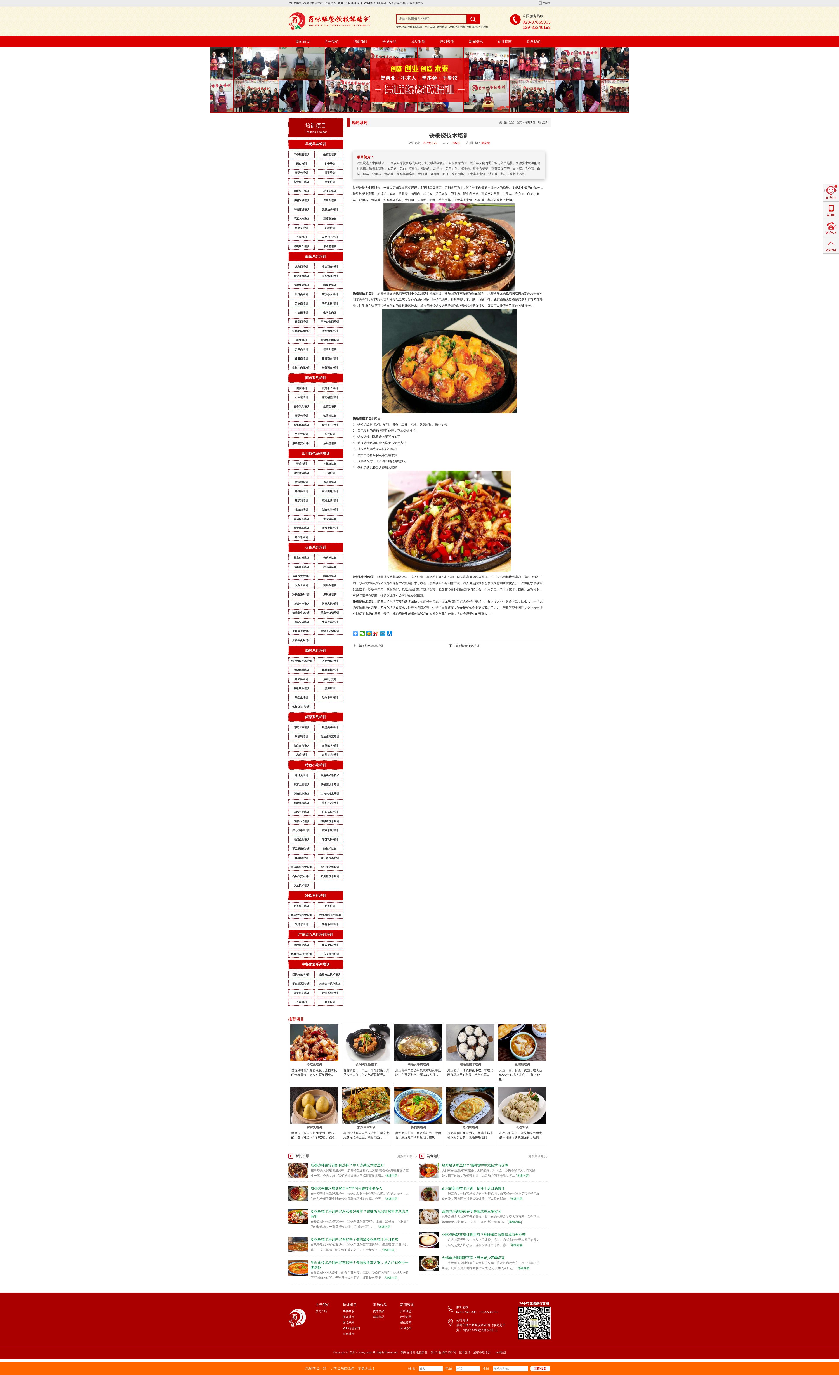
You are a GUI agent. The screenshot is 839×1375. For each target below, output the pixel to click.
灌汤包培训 (301, 172)
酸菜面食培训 (330, 367)
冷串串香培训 (301, 566)
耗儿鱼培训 (329, 566)
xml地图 (501, 1352)
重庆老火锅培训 (330, 612)
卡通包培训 (329, 246)
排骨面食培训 (330, 358)
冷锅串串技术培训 (301, 867)
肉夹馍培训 (301, 397)
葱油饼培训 (329, 443)
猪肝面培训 (301, 358)
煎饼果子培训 (301, 182)
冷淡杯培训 (329, 482)
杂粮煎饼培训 (301, 209)
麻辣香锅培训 (301, 472)
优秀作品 (378, 1311)
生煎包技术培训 (330, 793)
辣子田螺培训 (330, 491)
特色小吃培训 (404, 26)
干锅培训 (330, 472)
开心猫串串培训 (301, 830)
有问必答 (405, 1328)
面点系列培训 (315, 378)
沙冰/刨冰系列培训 (330, 915)
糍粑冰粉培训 (301, 802)
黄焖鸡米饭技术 (330, 775)
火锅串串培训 (301, 603)
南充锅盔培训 (330, 397)
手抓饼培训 (301, 434)
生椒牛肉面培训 (301, 367)
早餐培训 (330, 182)
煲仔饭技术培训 (330, 857)
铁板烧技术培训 (301, 706)
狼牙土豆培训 (301, 784)
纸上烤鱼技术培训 (301, 660)
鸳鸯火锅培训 (301, 557)
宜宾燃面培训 (330, 275)
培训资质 (447, 41)
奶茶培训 (330, 905)
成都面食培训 (301, 285)
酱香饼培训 (329, 415)
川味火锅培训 (330, 603)
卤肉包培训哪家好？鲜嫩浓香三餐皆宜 (471, 1211)
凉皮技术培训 (301, 885)
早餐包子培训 (301, 191)
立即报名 (540, 1368)
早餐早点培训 (315, 144)
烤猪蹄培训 (301, 491)
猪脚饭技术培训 (330, 876)
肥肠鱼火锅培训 (301, 640)
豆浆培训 (301, 237)
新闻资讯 (476, 41)
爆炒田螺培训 (330, 670)
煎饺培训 (330, 434)
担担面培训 (329, 285)
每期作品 (378, 1316)
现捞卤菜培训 (330, 727)
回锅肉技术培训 (301, 974)
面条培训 (418, 26)
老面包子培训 (330, 237)
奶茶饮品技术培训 (301, 915)
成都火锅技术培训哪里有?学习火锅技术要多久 (347, 1188)
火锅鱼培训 (301, 585)
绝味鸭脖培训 (301, 793)
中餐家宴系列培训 (316, 964)
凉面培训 (301, 340)
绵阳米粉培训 (330, 303)
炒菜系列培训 (330, 992)
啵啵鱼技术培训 (330, 821)
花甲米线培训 (330, 830)
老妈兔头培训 (301, 839)
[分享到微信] (362, 633)
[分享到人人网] (389, 633)
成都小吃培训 (301, 821)
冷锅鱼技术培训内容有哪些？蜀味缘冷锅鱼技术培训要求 (354, 1239)
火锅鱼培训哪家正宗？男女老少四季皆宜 (473, 1258)
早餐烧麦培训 (301, 154)
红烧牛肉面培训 (330, 340)
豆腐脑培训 (329, 218)
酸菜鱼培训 (329, 576)
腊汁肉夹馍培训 (330, 867)
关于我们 (332, 41)
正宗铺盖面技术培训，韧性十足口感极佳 (473, 1188)
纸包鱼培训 (301, 697)
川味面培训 (301, 294)
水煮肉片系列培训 (329, 983)
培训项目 (360, 41)
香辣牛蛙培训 (330, 528)
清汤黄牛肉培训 (301, 612)
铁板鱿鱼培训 (301, 688)
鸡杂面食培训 (301, 275)
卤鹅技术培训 (330, 754)
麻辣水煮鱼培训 (301, 576)
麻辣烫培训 (329, 594)
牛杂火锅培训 (330, 621)
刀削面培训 (301, 303)
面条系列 (348, 1316)
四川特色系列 (351, 1328)
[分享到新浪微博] (376, 633)
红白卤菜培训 (301, 745)
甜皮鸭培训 (301, 482)
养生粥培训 (329, 200)
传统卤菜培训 (301, 727)
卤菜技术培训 (330, 745)
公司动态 (405, 1311)
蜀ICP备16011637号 (443, 1352)
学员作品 (389, 41)
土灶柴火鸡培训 (301, 631)
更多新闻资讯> (407, 1156)
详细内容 (391, 1175)
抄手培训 (330, 172)
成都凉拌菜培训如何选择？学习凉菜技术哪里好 (347, 1165)
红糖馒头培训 (301, 246)
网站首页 (303, 41)
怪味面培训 (329, 349)
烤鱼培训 (465, 26)
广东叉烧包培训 (330, 954)
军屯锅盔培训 (301, 424)
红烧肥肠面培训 (301, 330)
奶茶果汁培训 (301, 905)
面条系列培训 (315, 256)
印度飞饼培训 (330, 839)
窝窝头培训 (301, 227)
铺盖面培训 (301, 321)
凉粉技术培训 (330, 802)
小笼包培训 (329, 191)
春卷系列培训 (301, 406)
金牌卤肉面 (329, 312)
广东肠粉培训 (330, 812)
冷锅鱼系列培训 (301, 594)
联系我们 (534, 41)
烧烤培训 (442, 26)
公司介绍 (321, 1311)
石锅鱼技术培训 (301, 876)
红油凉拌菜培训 (330, 736)
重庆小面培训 (480, 26)
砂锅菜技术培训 (330, 784)
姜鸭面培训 (301, 349)
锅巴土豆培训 (301, 812)
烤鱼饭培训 (301, 537)
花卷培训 (330, 227)
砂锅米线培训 (301, 200)
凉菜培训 (301, 754)
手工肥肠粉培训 (301, 848)
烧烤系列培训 (315, 650)
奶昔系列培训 (330, 924)
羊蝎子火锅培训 (330, 631)
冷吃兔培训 (301, 775)
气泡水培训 (301, 924)
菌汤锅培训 (329, 585)
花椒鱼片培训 (330, 500)
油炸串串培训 (330, 697)
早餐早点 (348, 1311)
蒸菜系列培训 (301, 992)
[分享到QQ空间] (369, 633)
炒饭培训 (330, 1002)
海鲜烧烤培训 (301, 670)
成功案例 (418, 41)
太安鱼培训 (329, 518)
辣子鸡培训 (301, 500)
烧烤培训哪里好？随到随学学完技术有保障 (475, 1165)
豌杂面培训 (301, 266)
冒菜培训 (301, 463)
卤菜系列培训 (315, 717)
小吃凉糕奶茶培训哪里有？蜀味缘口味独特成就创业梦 (484, 1234)
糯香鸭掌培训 (301, 528)
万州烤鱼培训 (330, 660)
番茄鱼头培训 (301, 518)
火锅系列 (348, 1333)
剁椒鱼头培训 (330, 509)
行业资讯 (405, 1316)
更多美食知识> (538, 1156)
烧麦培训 (301, 388)
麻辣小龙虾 (329, 679)
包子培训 (430, 26)
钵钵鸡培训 (301, 857)
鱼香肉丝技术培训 (329, 974)
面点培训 (301, 163)
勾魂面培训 (301, 312)
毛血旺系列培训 (301, 983)
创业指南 (505, 41)
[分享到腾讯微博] (382, 633)
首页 (519, 122)
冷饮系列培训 (315, 895)
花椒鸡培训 (301, 509)
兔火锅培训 (329, 557)
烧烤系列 (543, 122)
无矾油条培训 (330, 209)
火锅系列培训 (315, 547)
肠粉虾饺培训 (301, 944)
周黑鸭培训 (301, 736)
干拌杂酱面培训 (330, 321)
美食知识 (433, 1156)
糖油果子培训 (330, 424)
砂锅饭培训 (329, 463)
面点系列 (348, 1322)
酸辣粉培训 (329, 848)
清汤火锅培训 (301, 621)
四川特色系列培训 (316, 453)
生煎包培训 (329, 154)
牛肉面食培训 (330, 266)
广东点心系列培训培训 (315, 934)
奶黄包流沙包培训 (301, 954)
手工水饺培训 (301, 218)
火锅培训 (454, 26)
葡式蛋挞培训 (330, 944)
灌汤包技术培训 (301, 443)
